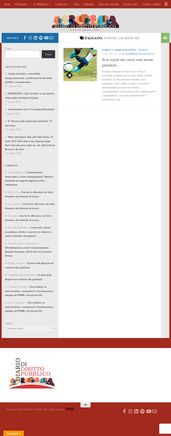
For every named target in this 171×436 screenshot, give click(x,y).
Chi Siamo (20, 4)
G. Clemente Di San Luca (138, 53)
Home (7, 4)
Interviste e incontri (109, 4)
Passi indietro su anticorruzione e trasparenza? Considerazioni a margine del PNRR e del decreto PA (29, 291)
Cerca (8, 48)
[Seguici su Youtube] (46, 38)
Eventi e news (130, 4)
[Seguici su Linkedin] (35, 38)
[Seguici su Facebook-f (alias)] (25, 38)
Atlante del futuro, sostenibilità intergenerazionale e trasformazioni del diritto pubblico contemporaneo (28, 78)
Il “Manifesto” (41, 4)
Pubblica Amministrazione (119, 49)
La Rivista (61, 4)
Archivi (9, 323)
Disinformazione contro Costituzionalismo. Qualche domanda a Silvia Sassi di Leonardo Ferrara (28, 251)
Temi (76, 4)
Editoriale (89, 4)
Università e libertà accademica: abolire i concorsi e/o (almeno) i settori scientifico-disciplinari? (28, 231)
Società (143, 49)
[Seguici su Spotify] (41, 38)
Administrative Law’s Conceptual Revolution (31, 109)
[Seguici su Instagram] (30, 38)
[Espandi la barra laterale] (165, 38)
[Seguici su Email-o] (51, 38)
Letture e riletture (152, 4)
